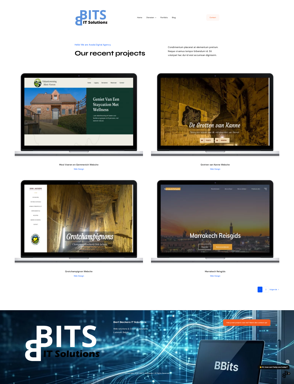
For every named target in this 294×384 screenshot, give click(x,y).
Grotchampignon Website (76, 219)
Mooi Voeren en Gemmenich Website (76, 112)
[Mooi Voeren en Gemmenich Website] (79, 116)
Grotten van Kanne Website (213, 112)
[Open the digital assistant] (285, 374)
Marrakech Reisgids (213, 219)
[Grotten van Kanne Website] (215, 116)
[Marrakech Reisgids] (215, 222)
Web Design (79, 119)
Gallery (81, 112)
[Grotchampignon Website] (79, 222)
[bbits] (92, 8)
